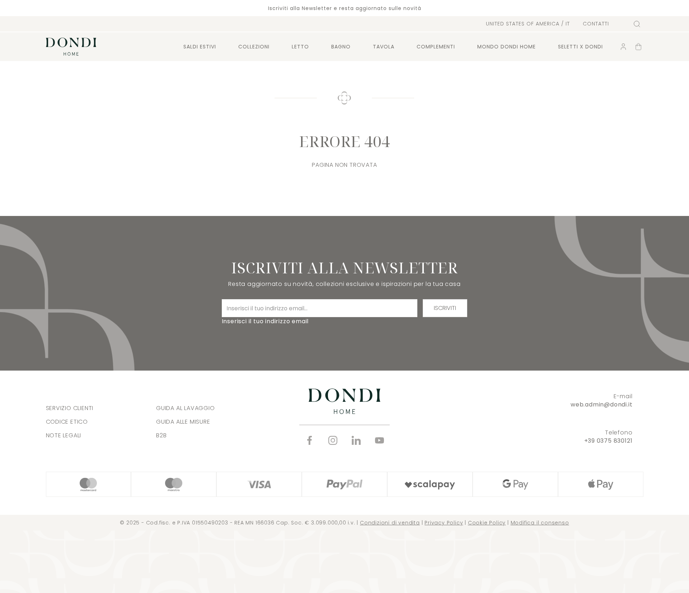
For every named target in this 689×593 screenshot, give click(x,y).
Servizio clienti (70, 408)
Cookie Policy (487, 522)
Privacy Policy (444, 522)
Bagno (341, 46)
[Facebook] (309, 440)
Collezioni (253, 46)
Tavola (383, 46)
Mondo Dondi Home (506, 46)
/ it (528, 23)
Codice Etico (67, 422)
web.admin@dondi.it (601, 404)
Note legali (63, 435)
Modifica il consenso (540, 522)
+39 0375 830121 (608, 441)
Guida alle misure (183, 422)
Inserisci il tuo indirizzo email (265, 321)
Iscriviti (445, 308)
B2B (161, 435)
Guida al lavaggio (185, 408)
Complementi (436, 46)
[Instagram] (332, 440)
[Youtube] (379, 440)
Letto (300, 46)
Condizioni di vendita (390, 522)
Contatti (596, 23)
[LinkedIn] (356, 440)
